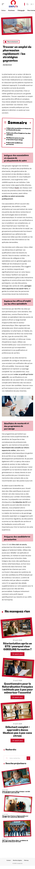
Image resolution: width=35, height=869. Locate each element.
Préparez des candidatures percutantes (14, 143)
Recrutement (12, 42)
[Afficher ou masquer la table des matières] (29, 123)
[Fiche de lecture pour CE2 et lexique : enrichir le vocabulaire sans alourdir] (16, 777)
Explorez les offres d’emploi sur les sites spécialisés (18, 134)
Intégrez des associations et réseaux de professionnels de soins (18, 129)
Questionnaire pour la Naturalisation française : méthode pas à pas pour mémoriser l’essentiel (17, 688)
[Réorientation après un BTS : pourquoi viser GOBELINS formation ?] (16, 627)
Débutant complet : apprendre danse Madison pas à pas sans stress (17, 731)
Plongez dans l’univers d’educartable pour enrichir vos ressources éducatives (15, 816)
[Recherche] (27, 4)
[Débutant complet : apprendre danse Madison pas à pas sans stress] (17, 711)
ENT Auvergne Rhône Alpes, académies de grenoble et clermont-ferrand (15, 841)
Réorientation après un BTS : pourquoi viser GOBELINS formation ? (17, 646)
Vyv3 (17, 188)
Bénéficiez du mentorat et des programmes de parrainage (15, 139)
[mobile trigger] (3, 4)
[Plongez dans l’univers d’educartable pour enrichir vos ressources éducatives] (18, 804)
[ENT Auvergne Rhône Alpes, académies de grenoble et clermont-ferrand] (17, 828)
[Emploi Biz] (13, 4)
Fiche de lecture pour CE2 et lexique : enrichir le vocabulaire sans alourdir (16, 792)
